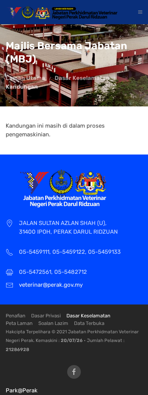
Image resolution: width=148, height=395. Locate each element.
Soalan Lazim (53, 323)
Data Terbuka (89, 323)
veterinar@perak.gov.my (51, 284)
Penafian (15, 315)
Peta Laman (19, 323)
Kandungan (22, 86)
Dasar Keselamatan (82, 78)
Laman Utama (25, 78)
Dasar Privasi (46, 315)
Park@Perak (22, 390)
